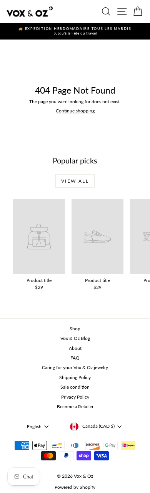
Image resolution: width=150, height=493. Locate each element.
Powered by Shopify (75, 487)
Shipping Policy (75, 377)
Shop (75, 328)
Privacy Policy (75, 397)
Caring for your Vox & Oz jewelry (75, 367)
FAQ (75, 358)
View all (75, 181)
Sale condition (75, 387)
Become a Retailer (75, 406)
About (75, 348)
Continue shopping (75, 111)
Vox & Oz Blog (75, 338)
